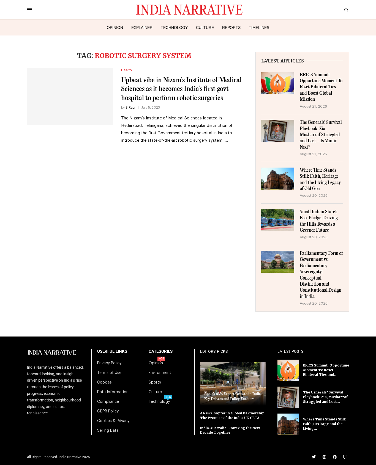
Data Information (113, 392)
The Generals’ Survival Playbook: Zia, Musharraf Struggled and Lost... (325, 397)
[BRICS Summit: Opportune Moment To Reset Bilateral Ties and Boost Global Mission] (277, 83)
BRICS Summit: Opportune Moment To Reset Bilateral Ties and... (326, 370)
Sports (155, 382)
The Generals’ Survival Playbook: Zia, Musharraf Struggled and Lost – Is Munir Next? (321, 135)
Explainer (141, 27)
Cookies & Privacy (113, 421)
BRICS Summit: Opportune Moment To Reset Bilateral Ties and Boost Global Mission (321, 87)
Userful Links (112, 351)
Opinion (115, 27)
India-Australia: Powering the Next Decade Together (230, 430)
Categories (161, 351)
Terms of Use (109, 373)
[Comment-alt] (345, 457)
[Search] (346, 10)
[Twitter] (314, 457)
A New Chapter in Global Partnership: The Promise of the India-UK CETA (233, 415)
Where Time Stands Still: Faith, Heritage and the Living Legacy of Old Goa (320, 179)
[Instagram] (324, 457)
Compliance (108, 402)
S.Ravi (130, 107)
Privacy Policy (109, 363)
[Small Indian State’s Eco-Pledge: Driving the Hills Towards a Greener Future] (277, 220)
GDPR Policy (108, 411)
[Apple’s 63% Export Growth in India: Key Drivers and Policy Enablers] (233, 384)
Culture (205, 27)
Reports (231, 27)
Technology (174, 27)
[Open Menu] (29, 9)
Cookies (104, 382)
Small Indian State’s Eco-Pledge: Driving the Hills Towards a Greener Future (319, 221)
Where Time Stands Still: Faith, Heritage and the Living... (324, 424)
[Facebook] (335, 457)
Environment (160, 373)
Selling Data (108, 431)
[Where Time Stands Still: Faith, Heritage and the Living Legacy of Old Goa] (277, 179)
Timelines (259, 27)
